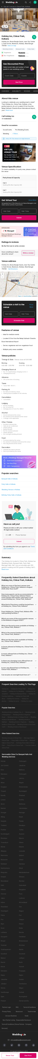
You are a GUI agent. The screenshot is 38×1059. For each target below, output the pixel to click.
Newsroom (19, 1011)
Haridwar (22, 864)
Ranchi (3, 962)
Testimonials (32, 1011)
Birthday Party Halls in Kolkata (11, 495)
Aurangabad (23, 996)
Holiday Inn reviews (13, 698)
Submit (19, 218)
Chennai (3, 894)
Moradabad (4, 881)
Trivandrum (4, 842)
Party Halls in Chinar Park (19, 740)
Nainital (3, 808)
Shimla (3, 988)
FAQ (17, 1007)
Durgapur (4, 787)
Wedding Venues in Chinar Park (12, 738)
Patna (3, 915)
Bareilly (3, 795)
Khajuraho (4, 872)
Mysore (21, 838)
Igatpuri (21, 855)
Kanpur (21, 924)
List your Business (11, 1016)
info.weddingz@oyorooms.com (21, 1040)
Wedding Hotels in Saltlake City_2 (12, 712)
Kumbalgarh (23, 791)
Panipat (3, 1001)
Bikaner (21, 847)
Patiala (21, 821)
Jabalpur (3, 984)
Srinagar (3, 812)
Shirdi (21, 868)
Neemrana (4, 855)
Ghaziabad (4, 907)
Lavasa (3, 800)
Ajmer (3, 804)
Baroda (21, 932)
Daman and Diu (24, 1001)
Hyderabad (22, 885)
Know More (32, 200)
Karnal (3, 966)
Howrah (21, 966)
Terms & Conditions (29, 1007)
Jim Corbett (4, 765)
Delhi (2, 885)
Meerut (3, 958)
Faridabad (22, 936)
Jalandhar (4, 979)
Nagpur (21, 911)
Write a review (28, 253)
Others (21, 842)
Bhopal (3, 941)
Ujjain (2, 996)
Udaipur (21, 919)
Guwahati (4, 954)
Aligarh (21, 782)
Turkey (21, 829)
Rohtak (3, 761)
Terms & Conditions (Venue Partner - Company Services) (17, 1026)
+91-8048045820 (6, 119)
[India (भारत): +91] (9, 535)
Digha (2, 778)
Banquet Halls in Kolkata (10, 479)
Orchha (21, 800)
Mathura (22, 770)
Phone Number (21, 535)
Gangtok (3, 821)
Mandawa (4, 774)
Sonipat (3, 877)
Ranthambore (5, 868)
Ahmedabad (23, 902)
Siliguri (21, 988)
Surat (2, 928)
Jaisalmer (22, 765)
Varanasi (3, 945)
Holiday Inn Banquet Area (18, 694)
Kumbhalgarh (5, 834)
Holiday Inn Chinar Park (18, 689)
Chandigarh (4, 911)
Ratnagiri (22, 812)
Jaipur (3, 898)
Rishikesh (4, 864)
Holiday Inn (5, 689)
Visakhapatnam (6, 949)
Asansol (21, 834)
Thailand (3, 825)
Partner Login (6, 1007)
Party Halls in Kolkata (8, 484)
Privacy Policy (6, 1011)
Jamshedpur (23, 808)
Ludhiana (4, 932)
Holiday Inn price (14, 701)
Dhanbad (22, 795)
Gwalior (21, 979)
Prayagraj (22, 971)
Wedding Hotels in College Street (17, 717)
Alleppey (3, 851)
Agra (2, 924)
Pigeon (19, 296)
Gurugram (4, 936)
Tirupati (3, 791)
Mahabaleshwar (24, 872)
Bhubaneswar (23, 941)
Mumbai (21, 881)
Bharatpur (4, 838)
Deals (26, 1016)
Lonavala (22, 851)
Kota (2, 770)
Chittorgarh (22, 761)
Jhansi (21, 859)
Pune (20, 894)
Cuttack (21, 992)
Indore (3, 902)
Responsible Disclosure (23, 1020)
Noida (21, 928)
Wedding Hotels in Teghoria (17, 722)
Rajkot (21, 975)
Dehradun (4, 971)
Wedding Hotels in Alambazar (17, 727)
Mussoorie (4, 859)
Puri (20, 915)
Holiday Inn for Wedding (16, 691)
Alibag (3, 817)
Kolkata (3, 889)
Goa (20, 907)
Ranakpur (22, 825)
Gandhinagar (5, 992)
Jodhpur (21, 958)
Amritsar (22, 945)
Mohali (3, 847)
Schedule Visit (19, 320)
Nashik (21, 949)
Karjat (21, 817)
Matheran (22, 804)
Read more (9, 110)
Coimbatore (23, 984)
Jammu (21, 778)
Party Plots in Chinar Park (15, 745)
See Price (19, 82)
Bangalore (22, 889)
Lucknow (22, 898)
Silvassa (21, 877)
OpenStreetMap (27, 296)
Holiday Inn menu (26, 701)
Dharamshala (23, 787)
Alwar (3, 782)
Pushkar (3, 829)
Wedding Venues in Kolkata (11, 489)
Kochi (20, 962)
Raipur (3, 975)
